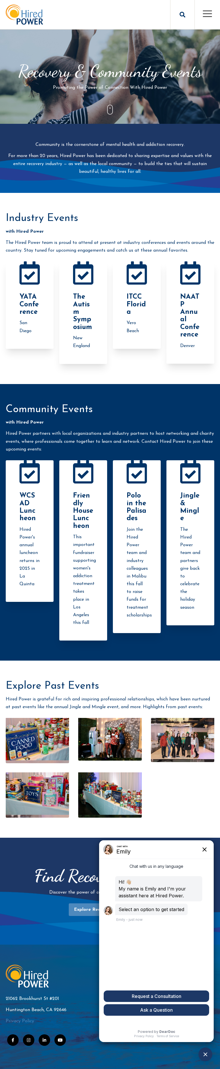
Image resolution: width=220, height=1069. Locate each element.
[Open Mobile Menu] (207, 14)
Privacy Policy (20, 1021)
